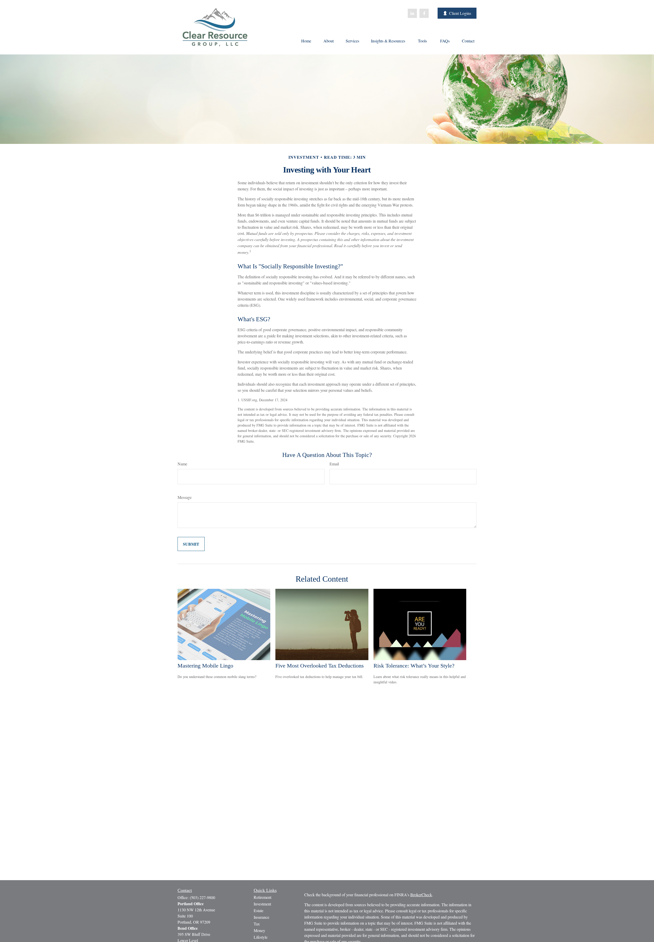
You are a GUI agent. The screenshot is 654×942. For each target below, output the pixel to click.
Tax (257, 923)
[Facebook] (424, 13)
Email (334, 463)
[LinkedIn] (412, 13)
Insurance (261, 917)
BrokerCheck (421, 894)
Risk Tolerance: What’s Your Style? (413, 665)
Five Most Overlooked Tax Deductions (319, 665)
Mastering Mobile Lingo (205, 665)
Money (259, 930)
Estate (258, 910)
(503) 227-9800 (202, 897)
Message (185, 497)
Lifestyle (260, 937)
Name (182, 463)
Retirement (262, 897)
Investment (262, 903)
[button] (306, 40)
